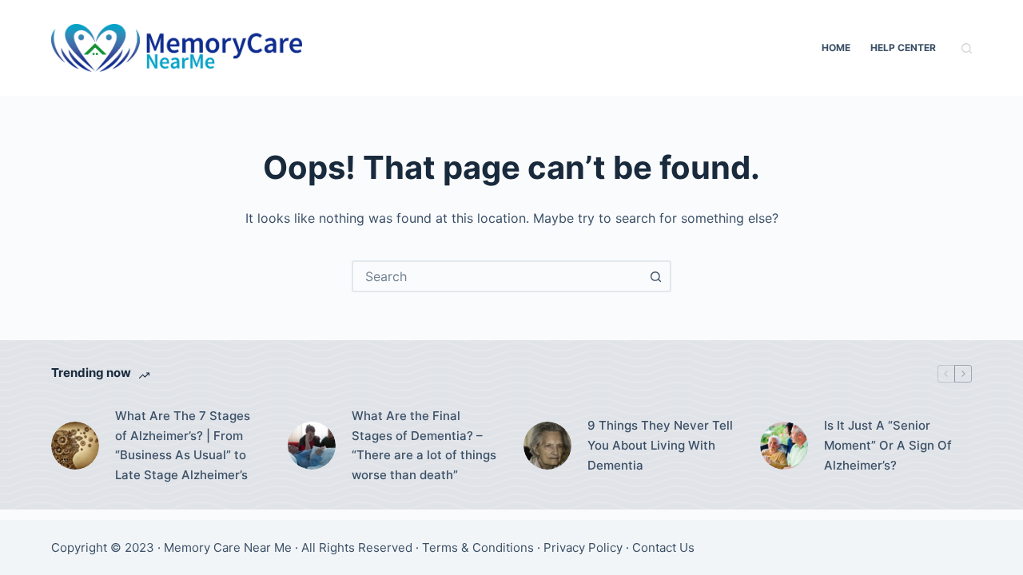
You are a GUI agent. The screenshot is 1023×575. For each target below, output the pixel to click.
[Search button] (655, 276)
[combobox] (497, 276)
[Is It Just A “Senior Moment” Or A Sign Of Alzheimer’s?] (784, 446)
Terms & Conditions (478, 547)
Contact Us (663, 547)
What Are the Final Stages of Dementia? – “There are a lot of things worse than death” (424, 445)
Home (836, 48)
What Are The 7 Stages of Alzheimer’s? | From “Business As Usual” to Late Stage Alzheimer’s (182, 445)
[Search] (966, 48)
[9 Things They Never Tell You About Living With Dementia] (547, 446)
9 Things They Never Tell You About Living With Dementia (660, 445)
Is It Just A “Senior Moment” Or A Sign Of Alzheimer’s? (888, 445)
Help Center (903, 48)
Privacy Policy (583, 547)
